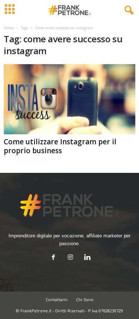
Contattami (56, 299)
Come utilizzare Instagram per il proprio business (60, 146)
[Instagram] (70, 258)
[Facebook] (53, 258)
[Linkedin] (87, 258)
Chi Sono (84, 299)
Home (9, 27)
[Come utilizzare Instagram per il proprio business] (69, 99)
